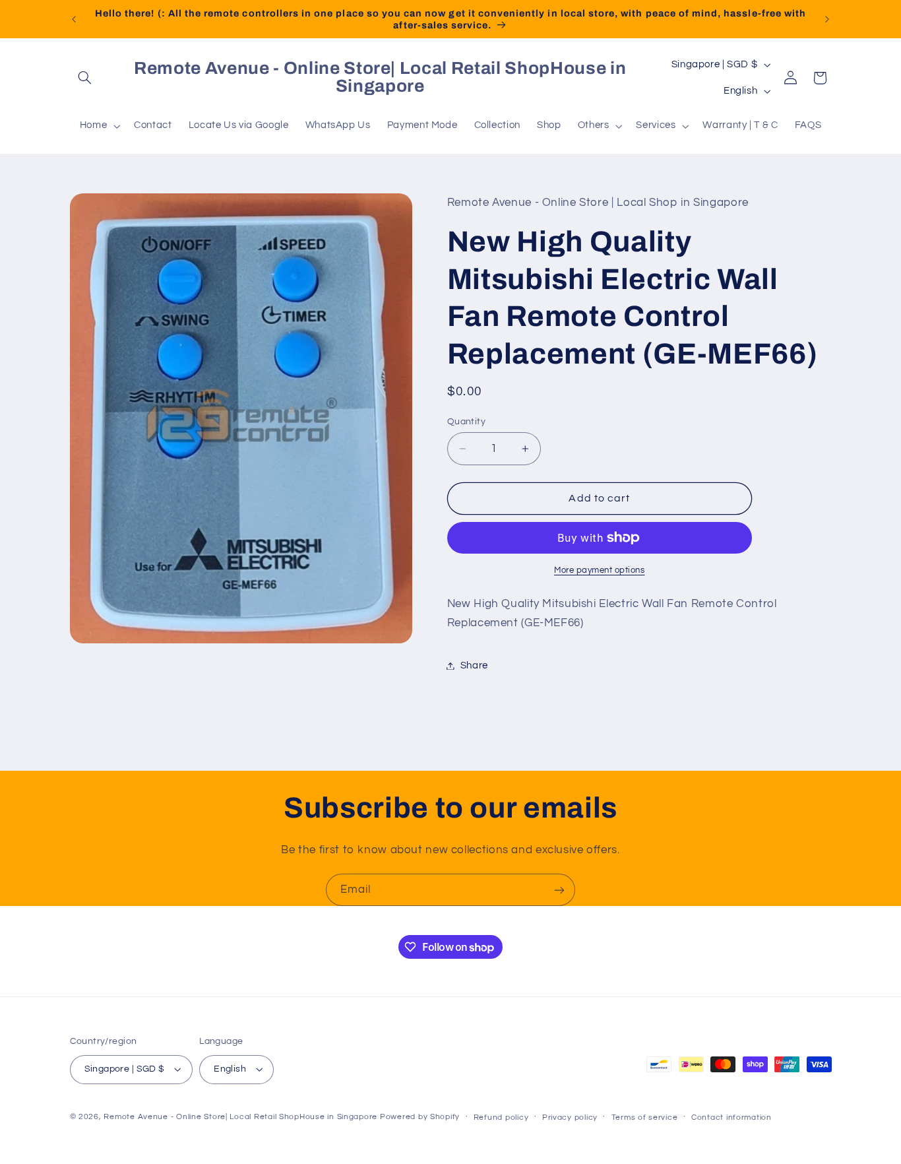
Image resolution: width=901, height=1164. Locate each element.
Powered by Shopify (420, 1116)
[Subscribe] (559, 890)
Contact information (731, 1117)
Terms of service (644, 1117)
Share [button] (474, 665)
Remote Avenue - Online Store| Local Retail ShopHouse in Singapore (240, 1116)
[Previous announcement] (73, 19)
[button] (85, 78)
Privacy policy (570, 1117)
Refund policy (501, 1117)
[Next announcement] (827, 19)
